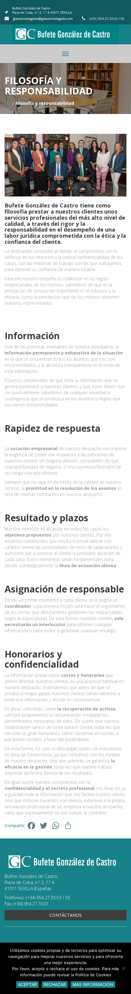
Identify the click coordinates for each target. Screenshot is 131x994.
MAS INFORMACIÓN (93, 984)
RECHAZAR (55, 984)
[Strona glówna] (7, 103)
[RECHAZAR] (123, 968)
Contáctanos (65, 915)
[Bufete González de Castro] (65, 35)
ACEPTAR (27, 984)
